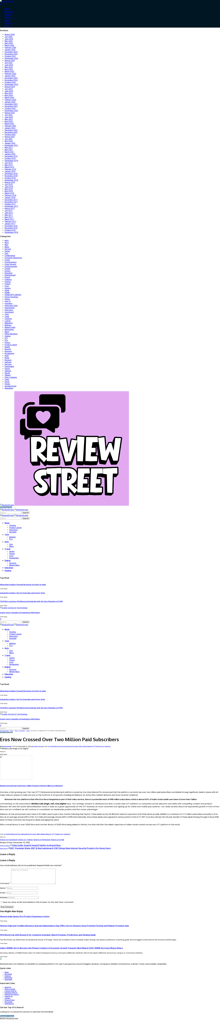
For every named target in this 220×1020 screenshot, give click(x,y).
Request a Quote (7, 1016)
